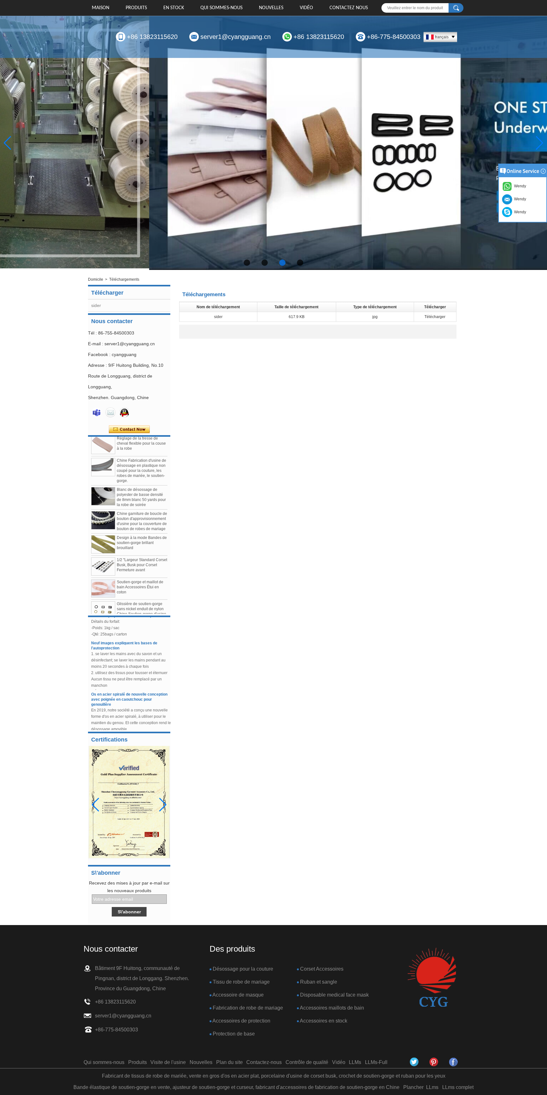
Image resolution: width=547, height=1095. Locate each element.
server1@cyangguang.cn (235, 36)
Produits (136, 7)
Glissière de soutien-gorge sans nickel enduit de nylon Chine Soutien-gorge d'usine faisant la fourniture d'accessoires (141, 601)
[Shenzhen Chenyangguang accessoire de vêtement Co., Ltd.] (431, 978)
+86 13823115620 (152, 36)
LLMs (355, 1062)
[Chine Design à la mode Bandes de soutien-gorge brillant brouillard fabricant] (103, 531)
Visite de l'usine (168, 1062)
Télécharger (434, 317)
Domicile (95, 279)
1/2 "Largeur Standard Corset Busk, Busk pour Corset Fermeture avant (142, 552)
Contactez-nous (264, 1062)
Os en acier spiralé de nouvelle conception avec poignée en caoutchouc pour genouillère (129, 686)
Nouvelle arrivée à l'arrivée (115, 725)
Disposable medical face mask (334, 995)
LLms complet (458, 1087)
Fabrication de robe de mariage (248, 1008)
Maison (100, 7)
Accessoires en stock (323, 1020)
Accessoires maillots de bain (332, 1008)
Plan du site (229, 1062)
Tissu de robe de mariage (241, 982)
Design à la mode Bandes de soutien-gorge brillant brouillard (142, 530)
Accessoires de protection (241, 1020)
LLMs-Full (376, 1062)
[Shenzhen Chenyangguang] (414, 1062)
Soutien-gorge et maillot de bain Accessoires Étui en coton (140, 574)
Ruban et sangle (318, 982)
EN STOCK (173, 7)
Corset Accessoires (321, 969)
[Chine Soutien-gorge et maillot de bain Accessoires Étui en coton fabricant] (103, 576)
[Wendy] (96, 412)
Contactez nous (349, 7)
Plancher (413, 1087)
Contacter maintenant (129, 429)
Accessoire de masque (238, 995)
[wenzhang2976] (434, 1062)
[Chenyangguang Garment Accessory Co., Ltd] (454, 1062)
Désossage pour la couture (243, 969)
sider (96, 305)
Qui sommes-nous (221, 7)
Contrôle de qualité (307, 1062)
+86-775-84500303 (393, 36)
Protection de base (234, 1033)
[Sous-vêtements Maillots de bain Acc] (273, 143)
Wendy (519, 212)
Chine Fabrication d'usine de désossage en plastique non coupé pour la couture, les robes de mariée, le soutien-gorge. (141, 458)
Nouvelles (271, 7)
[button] (247, 263)
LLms (432, 1087)
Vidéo (306, 7)
